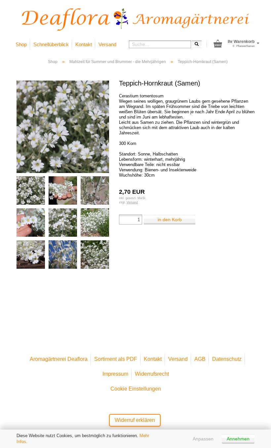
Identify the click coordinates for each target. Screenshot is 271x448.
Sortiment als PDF (115, 359)
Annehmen (238, 438)
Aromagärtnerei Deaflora (59, 359)
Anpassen (203, 438)
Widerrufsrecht (152, 374)
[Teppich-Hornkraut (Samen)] (63, 126)
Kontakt (83, 44)
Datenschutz (227, 359)
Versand (107, 44)
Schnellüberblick (51, 44)
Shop (21, 44)
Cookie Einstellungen (135, 389)
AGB (200, 359)
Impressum (115, 374)
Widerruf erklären (135, 420)
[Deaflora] (135, 19)
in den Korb (170, 219)
